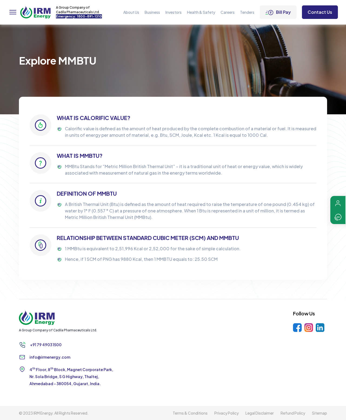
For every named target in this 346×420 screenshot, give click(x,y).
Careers (228, 12)
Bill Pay (283, 12)
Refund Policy (293, 413)
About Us (131, 12)
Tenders (247, 12)
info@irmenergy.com (49, 357)
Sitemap (319, 413)
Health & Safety (201, 12)
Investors (173, 12)
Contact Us (320, 12)
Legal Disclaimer (259, 413)
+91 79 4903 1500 (46, 344)
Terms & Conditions (190, 413)
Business (152, 12)
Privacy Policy (226, 413)
